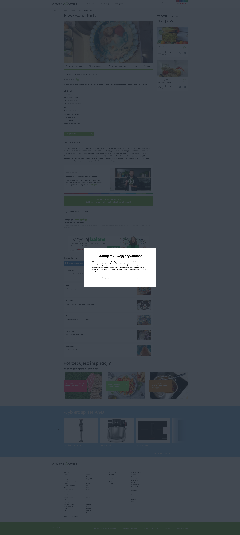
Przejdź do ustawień (106, 278)
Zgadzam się (134, 278)
